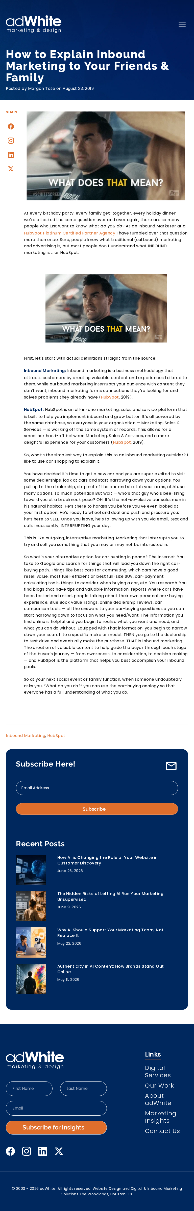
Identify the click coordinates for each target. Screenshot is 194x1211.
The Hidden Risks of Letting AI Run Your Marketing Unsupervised (110, 896)
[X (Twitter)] (58, 1151)
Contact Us (162, 1132)
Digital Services (158, 1072)
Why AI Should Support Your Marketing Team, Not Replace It (110, 932)
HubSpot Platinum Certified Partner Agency (69, 233)
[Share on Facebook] (11, 126)
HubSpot (110, 397)
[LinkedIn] (42, 1151)
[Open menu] (182, 24)
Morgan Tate (41, 88)
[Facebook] (10, 1151)
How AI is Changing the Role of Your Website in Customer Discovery (107, 860)
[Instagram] (11, 141)
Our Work (159, 1086)
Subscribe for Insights (53, 1127)
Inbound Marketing (25, 736)
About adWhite (158, 1100)
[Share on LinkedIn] (11, 155)
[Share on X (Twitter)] (11, 169)
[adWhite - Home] (35, 1060)
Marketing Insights (160, 1117)
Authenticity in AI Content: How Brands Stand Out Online (110, 969)
